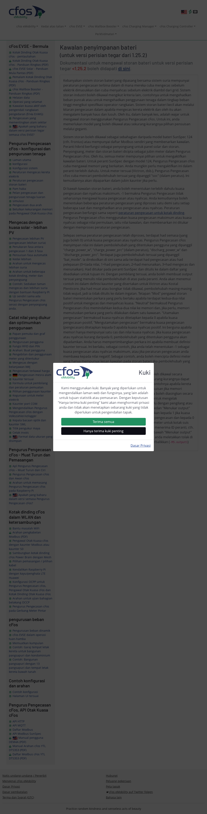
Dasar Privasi (141, 445)
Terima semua (103, 422)
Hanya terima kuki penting (103, 431)
